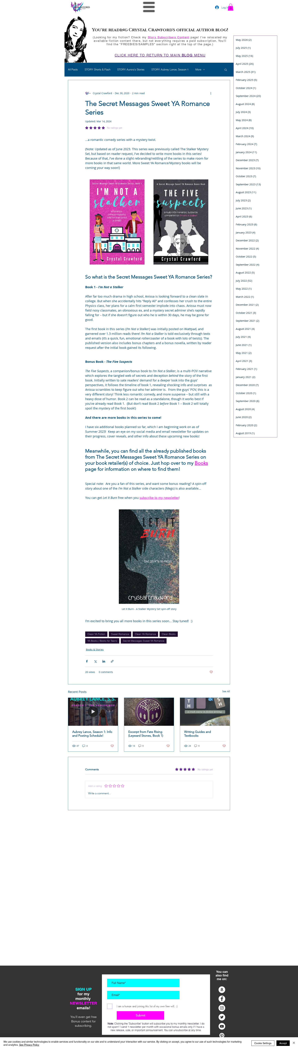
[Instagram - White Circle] (221, 1008)
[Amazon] (221, 989)
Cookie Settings (262, 1043)
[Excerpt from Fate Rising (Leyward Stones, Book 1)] (149, 712)
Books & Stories (95, 649)
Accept (283, 1043)
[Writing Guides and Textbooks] (205, 712)
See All (226, 691)
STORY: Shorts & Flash (97, 69)
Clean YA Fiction (96, 634)
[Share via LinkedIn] (103, 661)
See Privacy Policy (29, 1044)
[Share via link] (112, 661)
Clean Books (169, 634)
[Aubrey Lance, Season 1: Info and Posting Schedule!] (93, 712)
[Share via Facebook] (86, 661)
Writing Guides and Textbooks (197, 733)
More (198, 69)
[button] (149, 7)
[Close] (294, 1043)
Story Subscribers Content (169, 37)
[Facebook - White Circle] (221, 998)
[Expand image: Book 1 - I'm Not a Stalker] (144, 183)
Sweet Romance (120, 634)
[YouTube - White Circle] (221, 1026)
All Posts (73, 69)
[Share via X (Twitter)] (95, 661)
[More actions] (211, 93)
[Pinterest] (221, 1035)
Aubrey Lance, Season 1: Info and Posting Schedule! (92, 733)
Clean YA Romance (145, 634)
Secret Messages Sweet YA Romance (143, 640)
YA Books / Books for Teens (102, 640)
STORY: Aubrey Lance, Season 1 (169, 69)
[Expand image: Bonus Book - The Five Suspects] (208, 183)
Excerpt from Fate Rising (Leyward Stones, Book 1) (145, 733)
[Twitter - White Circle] (221, 1017)
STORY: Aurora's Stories (131, 69)
